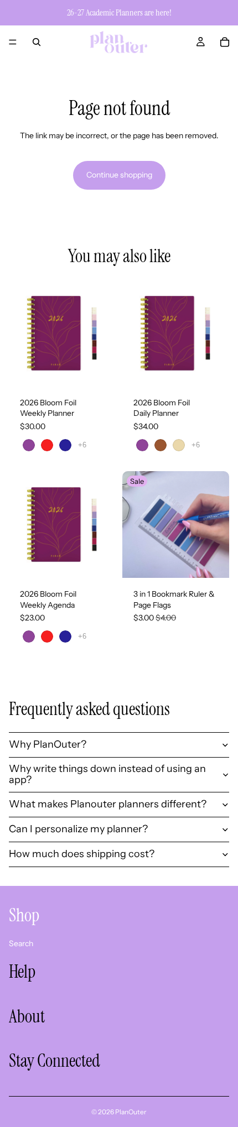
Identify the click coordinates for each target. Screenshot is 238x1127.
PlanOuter (131, 1112)
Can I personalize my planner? (78, 829)
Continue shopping (119, 175)
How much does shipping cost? (81, 854)
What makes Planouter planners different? (107, 804)
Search (21, 943)
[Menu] (12, 42)
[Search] (36, 42)
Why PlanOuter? (47, 744)
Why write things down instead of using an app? (107, 774)
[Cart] (225, 42)
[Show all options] (82, 444)
